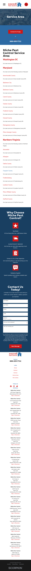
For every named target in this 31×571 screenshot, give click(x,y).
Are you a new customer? (9, 322)
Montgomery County (9, 125)
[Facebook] (11, 386)
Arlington (5, 156)
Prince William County (9, 192)
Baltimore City (7, 82)
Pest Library (15, 377)
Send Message (15, 346)
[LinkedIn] (20, 386)
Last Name (6, 305)
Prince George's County (9, 132)
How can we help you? (8, 326)
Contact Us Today (15, 31)
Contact (15, 370)
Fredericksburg (7, 178)
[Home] (15, 4)
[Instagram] (14, 386)
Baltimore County (8, 90)
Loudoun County (7, 185)
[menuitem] (9, 564)
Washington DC (10, 59)
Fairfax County (7, 163)
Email (5, 313)
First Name (6, 300)
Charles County (7, 104)
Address (5, 318)
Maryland (7, 67)
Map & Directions (15, 395)
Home (15, 368)
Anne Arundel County (9, 75)
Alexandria (6, 149)
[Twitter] (17, 386)
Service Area (15, 375)
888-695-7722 (15, 41)
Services (15, 372)
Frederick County (8, 111)
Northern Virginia (11, 139)
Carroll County (7, 97)
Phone (5, 309)
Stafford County (7, 199)
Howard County (7, 118)
